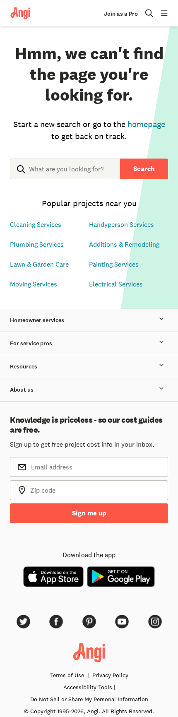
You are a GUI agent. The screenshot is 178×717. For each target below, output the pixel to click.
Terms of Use (67, 675)
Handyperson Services (121, 224)
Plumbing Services (37, 244)
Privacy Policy (110, 675)
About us (22, 390)
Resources (23, 367)
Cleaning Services (35, 224)
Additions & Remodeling (124, 244)
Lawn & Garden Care (39, 264)
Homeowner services (37, 320)
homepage (146, 124)
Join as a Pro (121, 14)
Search (144, 168)
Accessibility (87, 687)
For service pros (31, 343)
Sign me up (89, 513)
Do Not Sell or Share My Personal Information (89, 699)
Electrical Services (116, 284)
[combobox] (65, 175)
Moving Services (33, 284)
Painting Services (114, 264)
